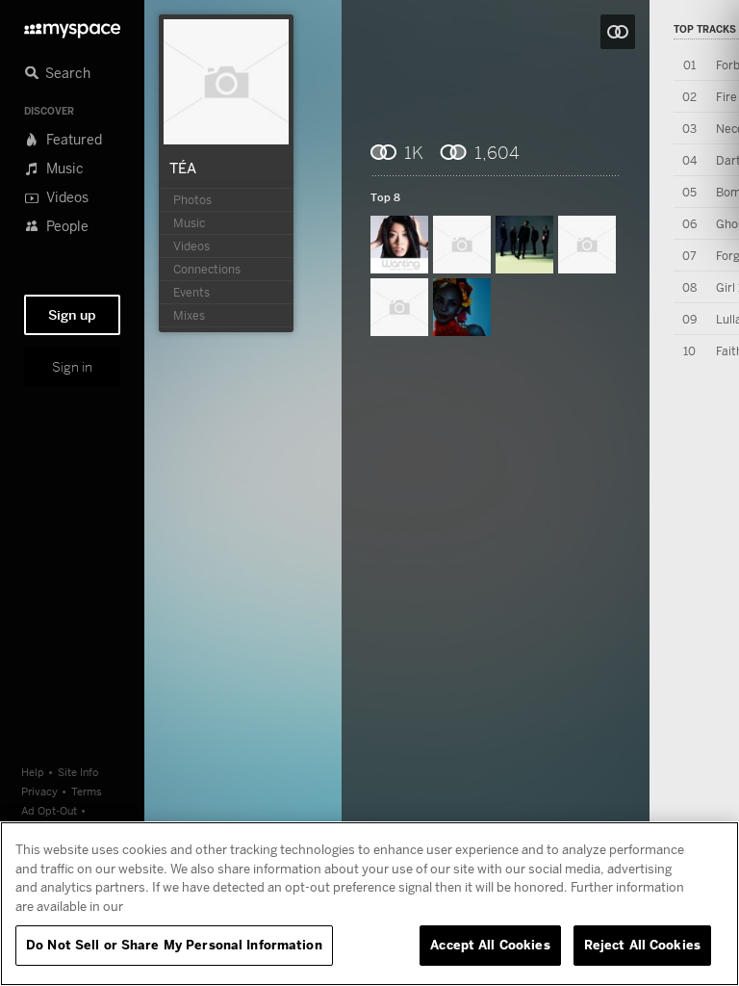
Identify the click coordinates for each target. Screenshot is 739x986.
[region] (369, 903)
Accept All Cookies (489, 944)
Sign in (72, 367)
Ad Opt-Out (49, 810)
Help (32, 772)
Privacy (39, 791)
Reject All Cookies (642, 944)
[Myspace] (72, 25)
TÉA (182, 167)
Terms (86, 791)
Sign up (72, 315)
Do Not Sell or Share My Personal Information (174, 944)
